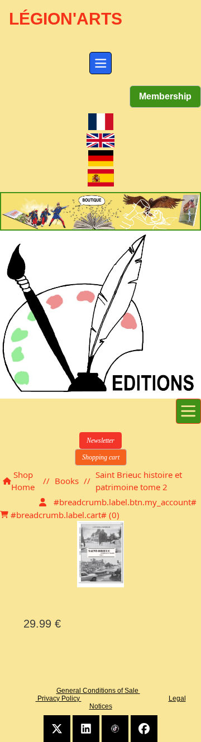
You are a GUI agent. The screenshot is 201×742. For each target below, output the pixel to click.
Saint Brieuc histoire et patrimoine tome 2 (138, 481)
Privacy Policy (59, 698)
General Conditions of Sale (98, 691)
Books (67, 480)
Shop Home (23, 481)
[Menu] (100, 63)
